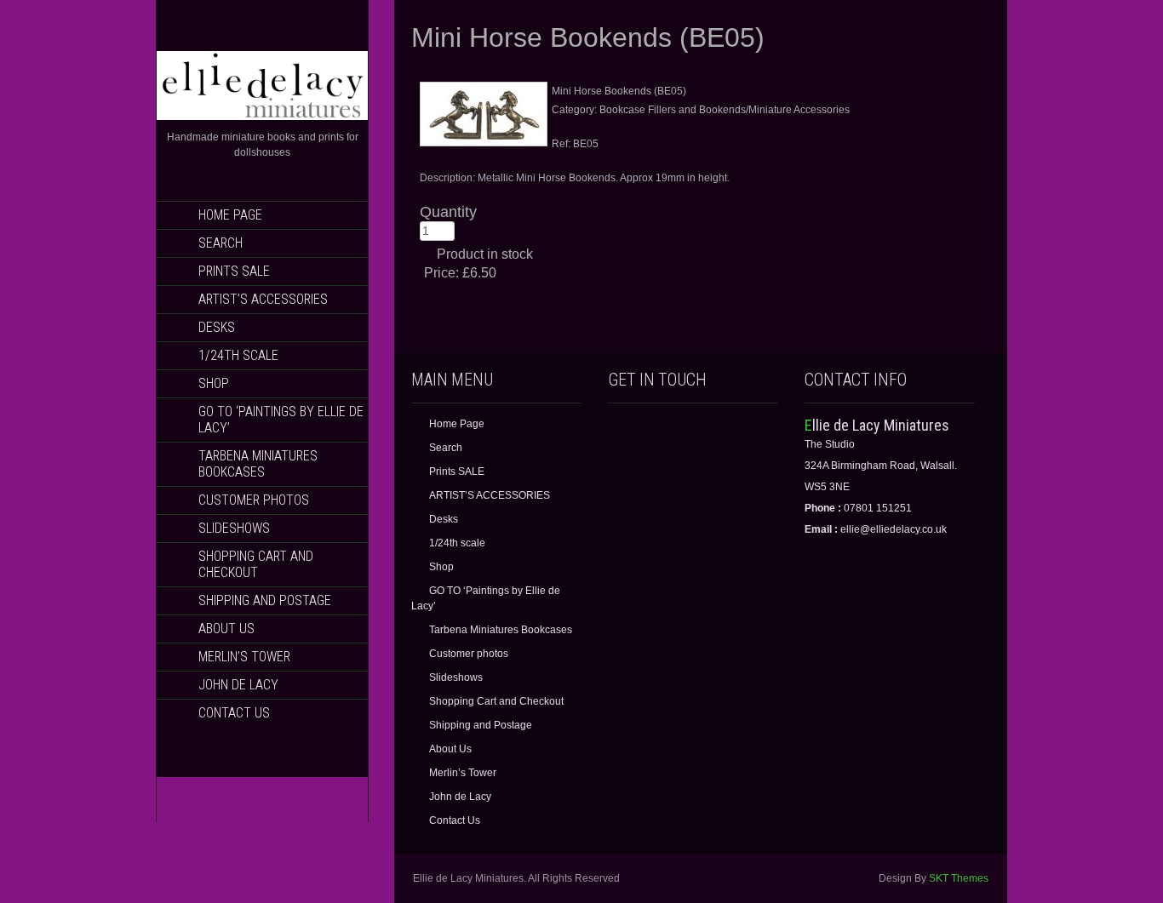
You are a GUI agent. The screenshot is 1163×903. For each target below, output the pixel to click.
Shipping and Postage (264, 600)
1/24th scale (238, 355)
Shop (213, 383)
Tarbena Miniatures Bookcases (258, 464)
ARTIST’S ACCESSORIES (263, 299)
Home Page (230, 215)
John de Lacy (238, 685)
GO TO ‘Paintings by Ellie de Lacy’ (281, 419)
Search (220, 243)
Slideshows (234, 528)
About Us (226, 628)
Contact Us (234, 713)
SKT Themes (958, 878)
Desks (216, 327)
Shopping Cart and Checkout (255, 564)
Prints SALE (234, 271)
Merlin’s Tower (244, 657)
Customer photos (253, 500)
